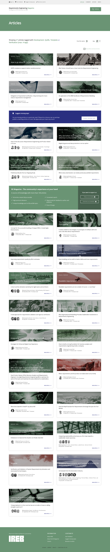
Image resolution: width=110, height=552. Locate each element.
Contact (49, 541)
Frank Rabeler (71, 290)
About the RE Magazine (53, 539)
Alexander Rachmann (31, 146)
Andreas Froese (92, 477)
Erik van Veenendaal (72, 71)
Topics (96, 9)
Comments (88, 1)
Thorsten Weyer (85, 477)
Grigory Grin (22, 262)
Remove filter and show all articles (92, 48)
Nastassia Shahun (24, 347)
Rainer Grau (22, 233)
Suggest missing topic (89, 118)
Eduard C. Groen (67, 445)
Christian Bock (71, 319)
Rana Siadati (29, 510)
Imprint (49, 547)
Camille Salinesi (23, 410)
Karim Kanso (36, 318)
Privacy (54, 547)
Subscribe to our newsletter (89, 201)
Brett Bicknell (30, 318)
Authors (94, 1)
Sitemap (44, 547)
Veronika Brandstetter (73, 479)
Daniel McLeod (42, 318)
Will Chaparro (46, 290)
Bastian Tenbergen (67, 477)
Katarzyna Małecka (72, 235)
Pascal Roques (71, 262)
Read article (47, 74)
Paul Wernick (36, 510)
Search (99, 1)
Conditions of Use (62, 547)
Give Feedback (68, 536)
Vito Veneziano (42, 510)
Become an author (69, 541)
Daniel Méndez (30, 176)
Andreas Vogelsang (45, 176)
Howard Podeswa (24, 382)
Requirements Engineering (21, 9)
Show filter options (81, 41)
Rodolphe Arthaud (72, 176)
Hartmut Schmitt (88, 445)
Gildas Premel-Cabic (72, 99)
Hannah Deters (74, 445)
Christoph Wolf (71, 349)
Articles (82, 1)
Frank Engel (46, 146)
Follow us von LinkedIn (89, 197)
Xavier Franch (37, 176)
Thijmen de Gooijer (31, 290)
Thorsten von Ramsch (24, 441)
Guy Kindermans (23, 71)
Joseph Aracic (23, 101)
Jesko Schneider (40, 146)
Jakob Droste (81, 445)
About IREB (50, 536)
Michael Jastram (71, 411)
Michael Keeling (39, 290)
